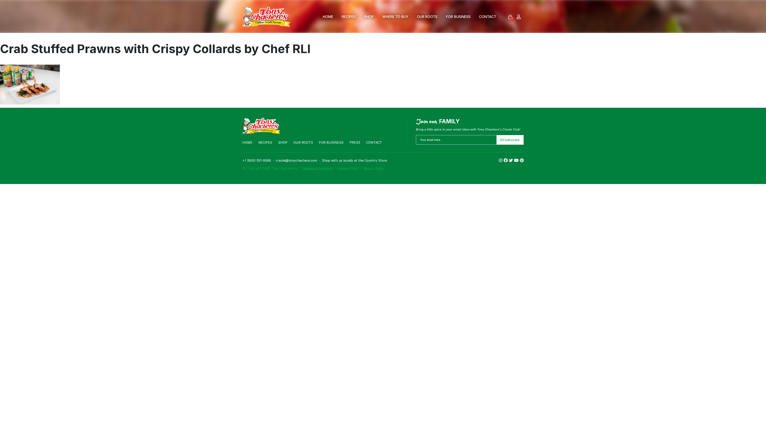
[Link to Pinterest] (522, 160)
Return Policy (374, 168)
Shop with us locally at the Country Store (354, 160)
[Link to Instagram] (501, 160)
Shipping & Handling (317, 168)
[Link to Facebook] (506, 160)
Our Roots (427, 17)
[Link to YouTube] (517, 160)
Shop (369, 17)
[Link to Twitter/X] (511, 160)
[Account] (519, 16)
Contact (487, 17)
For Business (458, 17)
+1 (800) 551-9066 (256, 160)
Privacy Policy (348, 168)
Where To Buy (395, 17)
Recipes (349, 17)
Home (328, 17)
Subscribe (512, 140)
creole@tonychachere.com (296, 160)
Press (354, 142)
